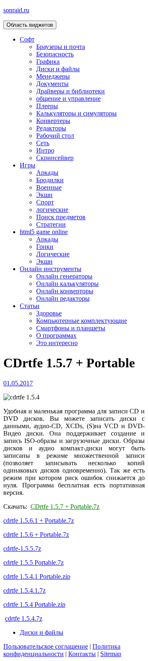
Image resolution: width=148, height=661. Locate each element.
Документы (52, 83)
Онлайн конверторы (64, 291)
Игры (27, 165)
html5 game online (44, 231)
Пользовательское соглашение (45, 646)
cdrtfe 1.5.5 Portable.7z (33, 562)
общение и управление (68, 98)
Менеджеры (53, 76)
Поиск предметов (61, 216)
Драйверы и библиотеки (70, 91)
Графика (48, 61)
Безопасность (55, 54)
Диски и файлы (58, 68)
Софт (27, 39)
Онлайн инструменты (50, 268)
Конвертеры (53, 120)
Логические (52, 253)
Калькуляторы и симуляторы (76, 113)
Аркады (47, 172)
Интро (45, 150)
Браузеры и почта (60, 46)
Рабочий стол (55, 135)
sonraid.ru (16, 10)
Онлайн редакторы (63, 298)
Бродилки (50, 179)
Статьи (29, 305)
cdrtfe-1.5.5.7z (22, 548)
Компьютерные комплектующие (81, 320)
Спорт (45, 202)
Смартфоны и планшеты (70, 328)
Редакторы (51, 128)
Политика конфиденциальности (61, 650)
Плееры (47, 105)
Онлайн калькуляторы (67, 283)
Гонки (44, 246)
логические (52, 209)
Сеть (42, 142)
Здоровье (49, 313)
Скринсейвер (55, 157)
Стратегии (51, 224)
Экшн (44, 194)
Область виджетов (30, 25)
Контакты (82, 653)
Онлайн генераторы (64, 276)
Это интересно (57, 342)
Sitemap (110, 653)
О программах (56, 335)
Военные (49, 187)
